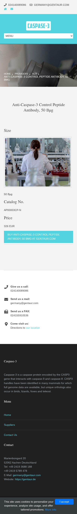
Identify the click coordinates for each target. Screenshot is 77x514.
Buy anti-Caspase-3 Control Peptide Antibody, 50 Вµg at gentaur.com (33, 236)
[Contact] (11, 8)
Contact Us (10, 434)
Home (7, 74)
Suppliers (9, 424)
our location (33, 327)
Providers (21, 74)
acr (34, 74)
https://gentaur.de (25, 479)
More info (50, 509)
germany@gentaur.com (27, 475)
